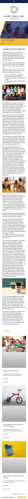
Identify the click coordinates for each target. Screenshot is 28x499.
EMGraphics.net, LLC (22, 494)
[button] (14, 1)
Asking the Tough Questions (10, 370)
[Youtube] (25, 40)
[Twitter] (21, 40)
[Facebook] (19, 40)
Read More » (6, 378)
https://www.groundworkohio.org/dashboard (12, 69)
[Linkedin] (23, 40)
